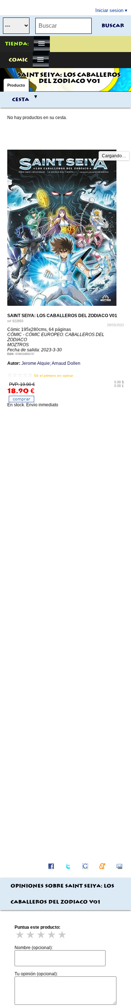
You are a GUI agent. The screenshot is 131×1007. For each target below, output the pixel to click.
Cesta (20, 100)
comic (18, 60)
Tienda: (17, 44)
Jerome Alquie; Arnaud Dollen (50, 363)
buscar (113, 26)
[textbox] (63, 26)
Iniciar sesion (109, 10)
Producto (16, 85)
